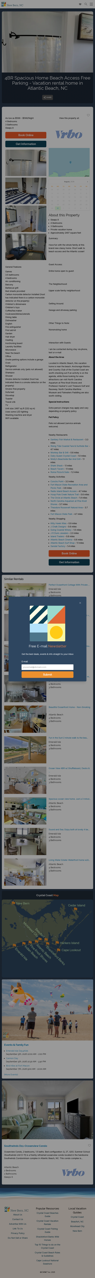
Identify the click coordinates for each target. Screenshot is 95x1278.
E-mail (25, 661)
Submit (47, 674)
